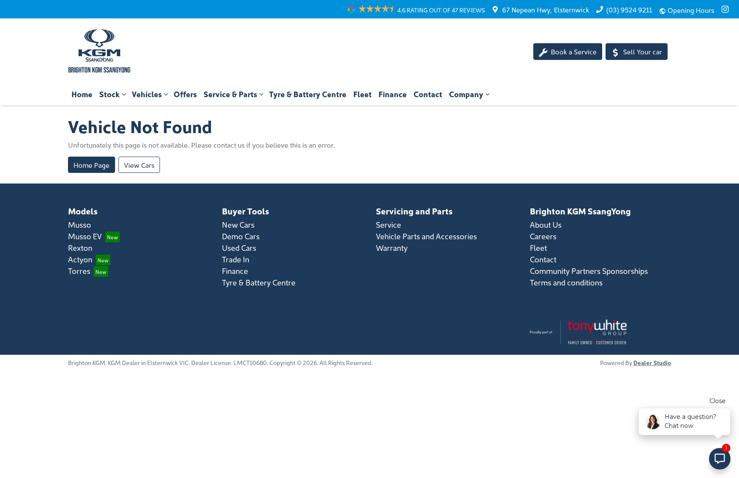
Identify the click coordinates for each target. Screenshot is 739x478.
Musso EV (85, 236)
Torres (79, 270)
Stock (109, 94)
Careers (543, 236)
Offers (185, 94)
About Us (546, 224)
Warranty (392, 247)
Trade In (235, 259)
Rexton (80, 247)
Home (81, 94)
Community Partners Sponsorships (589, 270)
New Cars (238, 224)
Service (388, 224)
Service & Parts (230, 94)
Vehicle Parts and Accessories (426, 236)
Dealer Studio (652, 362)
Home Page (91, 164)
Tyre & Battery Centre (307, 94)
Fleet (362, 94)
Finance (392, 94)
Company (466, 94)
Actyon (80, 259)
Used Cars (239, 247)
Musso (79, 224)
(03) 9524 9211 (629, 9)
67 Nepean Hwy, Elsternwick (545, 9)
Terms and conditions (566, 282)
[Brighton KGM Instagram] (727, 9)
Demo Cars (241, 236)
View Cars (139, 164)
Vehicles (147, 94)
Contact (428, 94)
